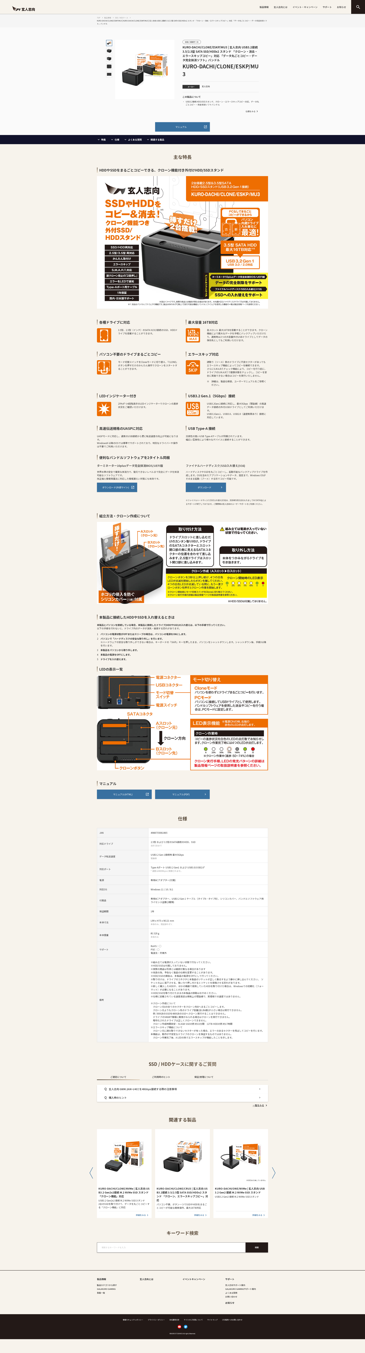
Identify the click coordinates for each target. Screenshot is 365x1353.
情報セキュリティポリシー (133, 1319)
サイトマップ (212, 1319)
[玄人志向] (23, 11)
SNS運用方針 (174, 1319)
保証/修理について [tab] (203, 1077)
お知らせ (341, 7)
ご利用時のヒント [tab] (161, 1077)
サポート (327, 7)
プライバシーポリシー (156, 1319)
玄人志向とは (280, 7)
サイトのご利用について (193, 1319)
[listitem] (260, 1105)
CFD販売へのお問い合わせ (232, 1319)
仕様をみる (251, 111)
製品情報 (264, 7)
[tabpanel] (182, 1096)
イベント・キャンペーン (305, 7)
